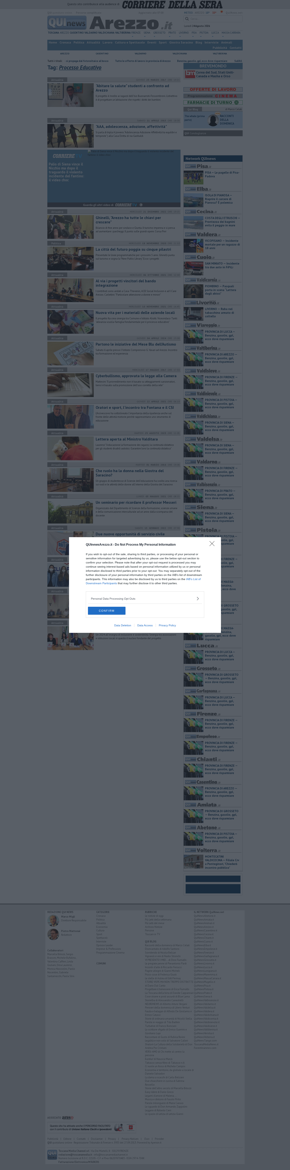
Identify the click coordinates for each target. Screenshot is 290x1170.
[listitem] (145, 598)
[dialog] (145, 585)
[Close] (213, 545)
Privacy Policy (167, 625)
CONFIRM (107, 610)
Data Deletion (122, 625)
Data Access (145, 625)
